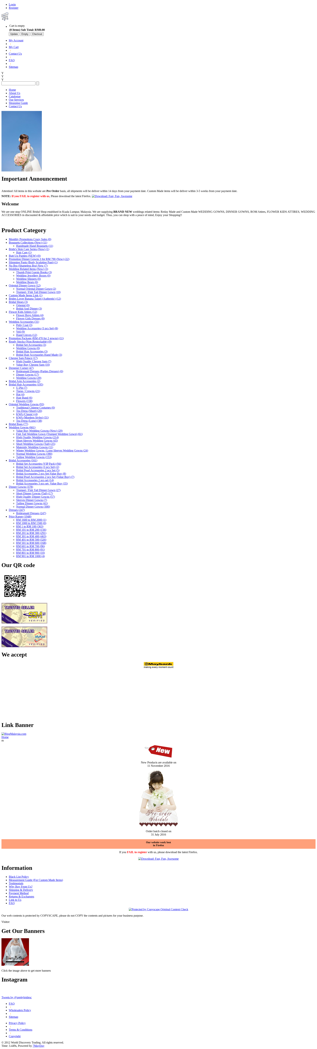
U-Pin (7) (21, 387)
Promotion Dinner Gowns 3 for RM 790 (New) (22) (39, 259)
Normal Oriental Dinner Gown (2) (36, 288)
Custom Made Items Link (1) (25, 295)
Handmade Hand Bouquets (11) (34, 245)
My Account (16, 40)
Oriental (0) (23, 305)
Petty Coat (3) (24, 325)
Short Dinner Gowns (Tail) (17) (34, 493)
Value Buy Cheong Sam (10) (33, 364)
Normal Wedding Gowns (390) (34, 453)
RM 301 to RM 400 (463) (31, 536)
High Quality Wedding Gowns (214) (37, 437)
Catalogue (15, 96)
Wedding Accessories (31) (24, 321)
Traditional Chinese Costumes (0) (35, 407)
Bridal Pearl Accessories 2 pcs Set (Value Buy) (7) (45, 476)
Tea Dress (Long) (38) (29, 420)
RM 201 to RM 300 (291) (31, 533)
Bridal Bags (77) (18, 424)
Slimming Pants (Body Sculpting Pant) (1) (33, 262)
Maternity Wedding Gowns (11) (34, 447)
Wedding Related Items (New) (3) (28, 269)
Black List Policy (19, 876)
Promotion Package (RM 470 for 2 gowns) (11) (36, 338)
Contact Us (15, 53)
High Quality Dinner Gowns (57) (35, 496)
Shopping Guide (18, 103)
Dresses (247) (17, 509)
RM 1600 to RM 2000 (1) (31, 519)
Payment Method (19, 893)
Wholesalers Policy (20, 1010)
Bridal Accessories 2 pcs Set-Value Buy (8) (41, 473)
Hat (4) (20, 394)
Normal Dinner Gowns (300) (33, 506)
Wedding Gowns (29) (28, 377)
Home (12, 89)
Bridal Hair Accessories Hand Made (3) (39, 354)
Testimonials (16, 883)
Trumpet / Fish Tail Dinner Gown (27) (38, 490)
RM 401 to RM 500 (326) (31, 539)
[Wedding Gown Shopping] (15, 964)
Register (13, 7)
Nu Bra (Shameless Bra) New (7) (28, 265)
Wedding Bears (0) (27, 282)
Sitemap (13, 66)
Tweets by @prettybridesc (16, 997)
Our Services (16, 99)
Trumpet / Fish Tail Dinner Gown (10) (38, 292)
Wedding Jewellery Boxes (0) (33, 275)
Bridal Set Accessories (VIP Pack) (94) (38, 463)
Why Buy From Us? (20, 886)
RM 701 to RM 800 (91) (30, 549)
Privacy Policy (17, 1023)
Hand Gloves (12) (26, 335)
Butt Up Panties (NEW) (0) (25, 255)
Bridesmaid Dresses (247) (31, 513)
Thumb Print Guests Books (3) (34, 272)
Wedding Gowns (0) (28, 348)
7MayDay (38, 1045)
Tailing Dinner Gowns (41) (32, 503)
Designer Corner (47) (21, 368)
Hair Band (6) (24, 397)
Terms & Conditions (20, 1029)
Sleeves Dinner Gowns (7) (31, 500)
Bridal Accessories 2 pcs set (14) (35, 480)
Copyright (15, 1036)
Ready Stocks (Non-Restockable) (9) (30, 341)
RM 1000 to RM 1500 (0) (31, 523)
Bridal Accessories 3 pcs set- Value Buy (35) (42, 483)
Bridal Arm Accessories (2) (24, 381)
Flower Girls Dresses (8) (30, 318)
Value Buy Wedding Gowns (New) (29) (39, 430)
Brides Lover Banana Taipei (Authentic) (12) (35, 298)
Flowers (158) (24, 401)
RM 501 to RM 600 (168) (31, 542)
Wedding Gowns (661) (22, 427)
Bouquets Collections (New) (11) (28, 242)
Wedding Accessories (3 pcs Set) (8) (37, 328)
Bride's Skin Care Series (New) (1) (29, 249)
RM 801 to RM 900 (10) (30, 552)
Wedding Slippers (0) (28, 278)
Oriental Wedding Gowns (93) (26, 404)
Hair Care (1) (24, 252)
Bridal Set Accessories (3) (31, 344)
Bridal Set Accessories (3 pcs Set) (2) (37, 467)
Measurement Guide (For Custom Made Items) (36, 880)
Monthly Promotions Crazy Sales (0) (30, 239)
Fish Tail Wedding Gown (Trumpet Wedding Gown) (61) (49, 434)
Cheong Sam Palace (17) (23, 358)
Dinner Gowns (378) (21, 486)
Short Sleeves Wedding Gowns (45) (37, 440)
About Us (14, 93)
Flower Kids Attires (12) (23, 311)
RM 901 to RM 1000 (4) (30, 556)
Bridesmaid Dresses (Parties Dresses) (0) (39, 371)
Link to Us (15, 899)
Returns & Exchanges (21, 896)
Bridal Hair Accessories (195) (26, 384)
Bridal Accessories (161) (23, 460)
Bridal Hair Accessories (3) (32, 351)
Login (12, 4)
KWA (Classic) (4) (27, 414)
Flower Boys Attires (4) (29, 315)
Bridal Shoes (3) (18, 302)
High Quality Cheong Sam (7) (33, 361)
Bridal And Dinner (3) (29, 308)
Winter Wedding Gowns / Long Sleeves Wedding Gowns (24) (52, 450)
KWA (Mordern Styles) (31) (32, 417)
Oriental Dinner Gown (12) (25, 285)
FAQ (12, 60)
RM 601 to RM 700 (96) (30, 546)
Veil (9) (20, 331)
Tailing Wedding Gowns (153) (34, 457)
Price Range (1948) (20, 516)
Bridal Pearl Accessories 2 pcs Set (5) (37, 470)
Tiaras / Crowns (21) (28, 391)
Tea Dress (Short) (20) (29, 410)
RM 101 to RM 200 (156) (31, 529)
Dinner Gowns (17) (27, 374)
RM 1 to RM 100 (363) (29, 526)
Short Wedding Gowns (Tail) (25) (35, 443)
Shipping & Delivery (21, 889)
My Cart (14, 47)
